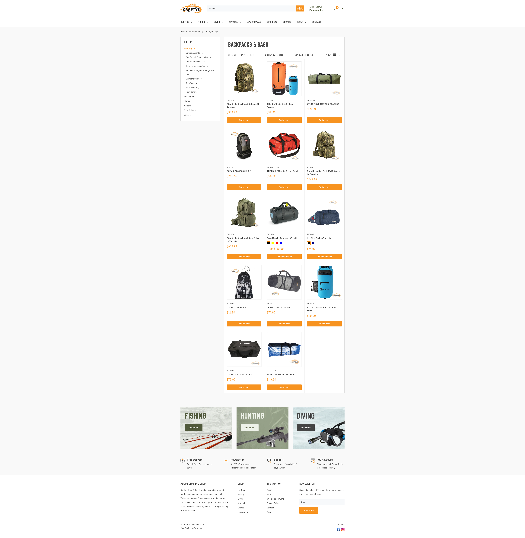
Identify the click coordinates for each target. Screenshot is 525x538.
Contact (316, 22)
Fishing (201, 22)
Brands (287, 22)
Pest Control (191, 92)
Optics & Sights (193, 53)
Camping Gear (192, 78)
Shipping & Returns (275, 498)
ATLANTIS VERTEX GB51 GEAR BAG (323, 104)
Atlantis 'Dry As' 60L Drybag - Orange (280, 105)
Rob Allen (271, 371)
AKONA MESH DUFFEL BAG (279, 307)
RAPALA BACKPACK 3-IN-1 (239, 171)
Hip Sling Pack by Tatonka (319, 238)
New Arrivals (254, 22)
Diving (217, 22)
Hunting (184, 22)
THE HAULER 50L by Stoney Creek (282, 171)
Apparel (233, 22)
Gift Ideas (272, 22)
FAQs (269, 494)
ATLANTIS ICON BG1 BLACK (239, 374)
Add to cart (244, 120)
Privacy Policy (273, 503)
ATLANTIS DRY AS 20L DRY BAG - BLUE (322, 309)
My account (315, 9)
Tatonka (230, 100)
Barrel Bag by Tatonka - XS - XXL (282, 238)
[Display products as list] (339, 54)
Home (182, 32)
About (300, 22)
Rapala (230, 167)
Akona (269, 304)
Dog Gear (190, 83)
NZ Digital (198, 528)
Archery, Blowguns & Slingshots (200, 70)
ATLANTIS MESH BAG (237, 307)
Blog (269, 512)
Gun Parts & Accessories (197, 57)
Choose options (284, 256)
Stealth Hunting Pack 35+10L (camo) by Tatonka (324, 172)
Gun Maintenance (194, 61)
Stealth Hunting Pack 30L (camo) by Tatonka (243, 105)
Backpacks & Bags (196, 32)
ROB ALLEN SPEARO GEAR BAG (281, 374)
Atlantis (271, 100)
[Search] (300, 8)
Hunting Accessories (195, 66)
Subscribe (309, 510)
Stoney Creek (273, 167)
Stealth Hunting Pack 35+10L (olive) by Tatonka (243, 239)
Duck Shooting (192, 87)
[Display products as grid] (334, 54)
